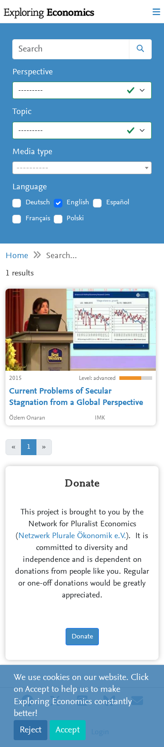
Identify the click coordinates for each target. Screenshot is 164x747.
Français (38, 218)
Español (117, 202)
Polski (75, 218)
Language (29, 187)
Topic (21, 112)
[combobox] (82, 167)
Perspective (32, 72)
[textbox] (82, 168)
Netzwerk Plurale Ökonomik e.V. (72, 536)
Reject (30, 730)
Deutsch (38, 202)
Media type (32, 152)
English (78, 202)
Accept (68, 730)
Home (16, 256)
